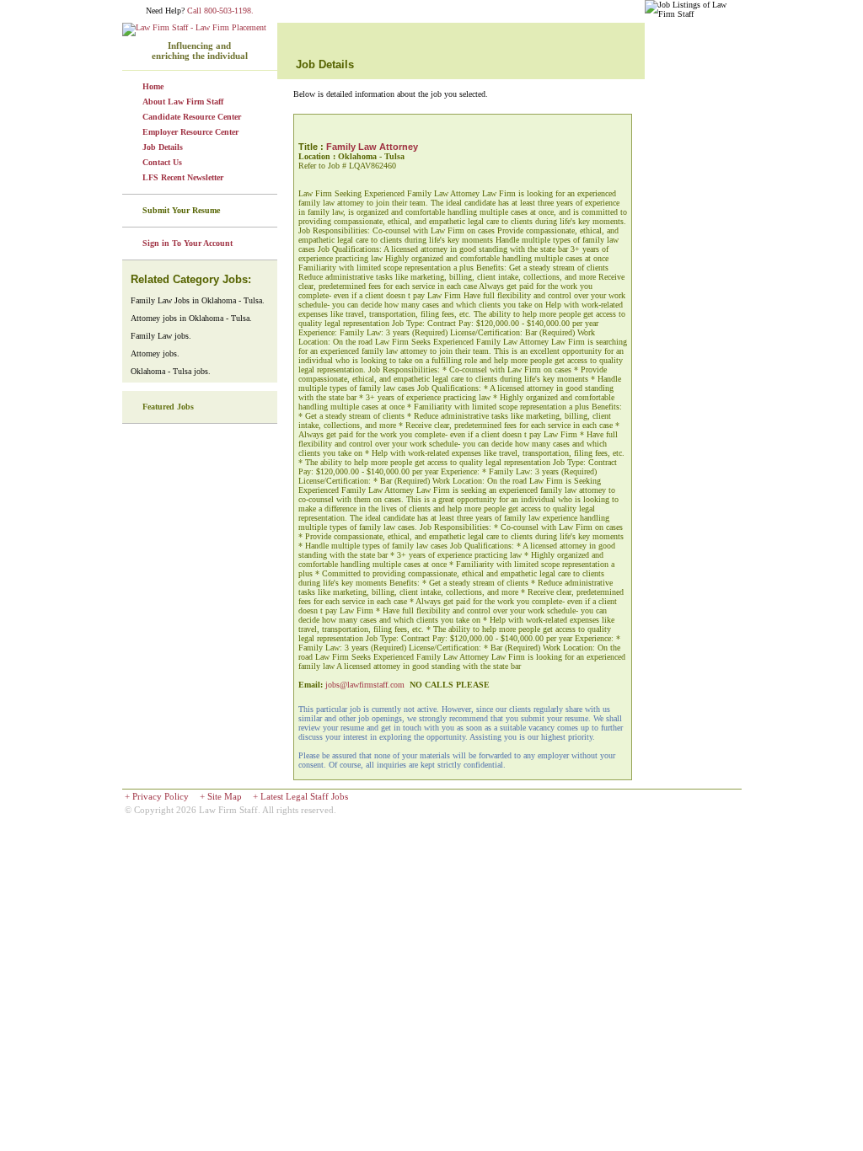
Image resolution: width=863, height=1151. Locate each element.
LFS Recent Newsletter (182, 177)
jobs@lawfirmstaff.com (365, 684)
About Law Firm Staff (182, 101)
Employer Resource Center (190, 132)
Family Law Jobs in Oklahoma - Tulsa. (198, 300)
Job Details (162, 147)
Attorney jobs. (155, 353)
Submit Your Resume (181, 210)
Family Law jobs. (161, 335)
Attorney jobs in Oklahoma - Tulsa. (191, 318)
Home (152, 86)
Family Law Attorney (372, 147)
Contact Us (162, 162)
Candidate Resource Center (191, 116)
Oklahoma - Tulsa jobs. (171, 371)
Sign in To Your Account (187, 243)
